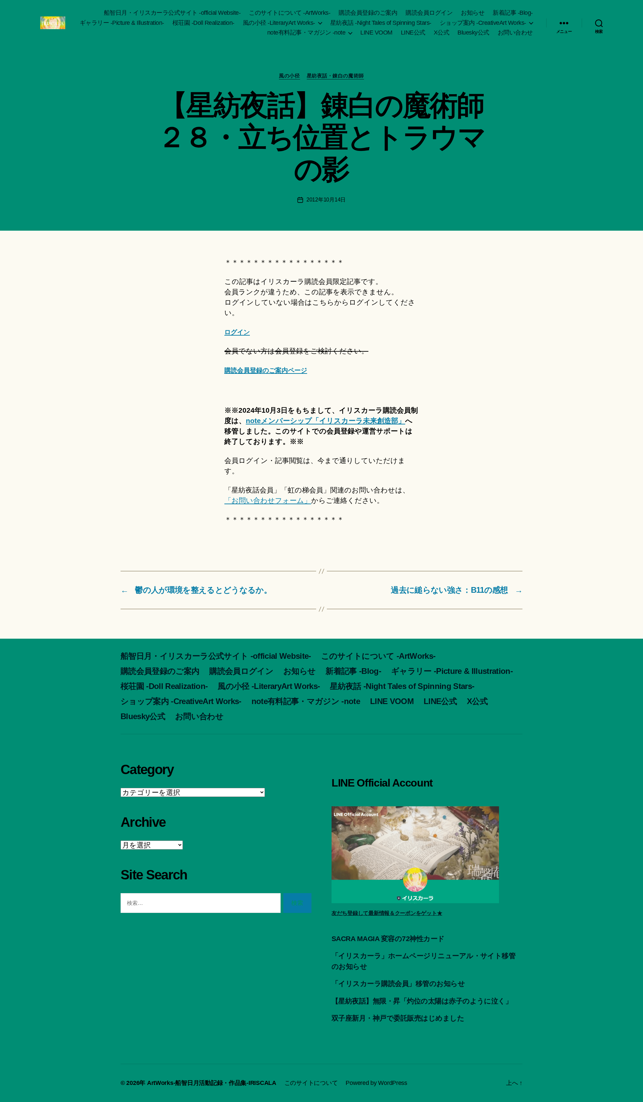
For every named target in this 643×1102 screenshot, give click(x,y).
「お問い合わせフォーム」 (267, 500)
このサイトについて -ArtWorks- (289, 12)
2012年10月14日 (326, 199)
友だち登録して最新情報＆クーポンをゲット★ (387, 913)
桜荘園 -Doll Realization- (203, 22)
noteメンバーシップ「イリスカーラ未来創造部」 (325, 420)
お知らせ (472, 12)
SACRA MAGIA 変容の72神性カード (388, 938)
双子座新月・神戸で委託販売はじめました (398, 1018)
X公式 (441, 32)
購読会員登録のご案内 (368, 12)
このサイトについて (311, 1083)
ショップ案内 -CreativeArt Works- (483, 22)
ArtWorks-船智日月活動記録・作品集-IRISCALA (211, 1083)
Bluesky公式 (473, 32)
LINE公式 (413, 32)
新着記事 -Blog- (513, 12)
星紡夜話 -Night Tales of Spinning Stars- (380, 22)
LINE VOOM (376, 32)
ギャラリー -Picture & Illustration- (122, 22)
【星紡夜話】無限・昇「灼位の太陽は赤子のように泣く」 (422, 1001)
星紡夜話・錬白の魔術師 (335, 75)
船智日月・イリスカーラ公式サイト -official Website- (172, 12)
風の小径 (289, 75)
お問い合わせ (515, 32)
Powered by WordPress (376, 1083)
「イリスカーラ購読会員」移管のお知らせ (398, 983)
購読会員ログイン (429, 12)
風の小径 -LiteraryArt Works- (279, 22)
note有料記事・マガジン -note (306, 32)
